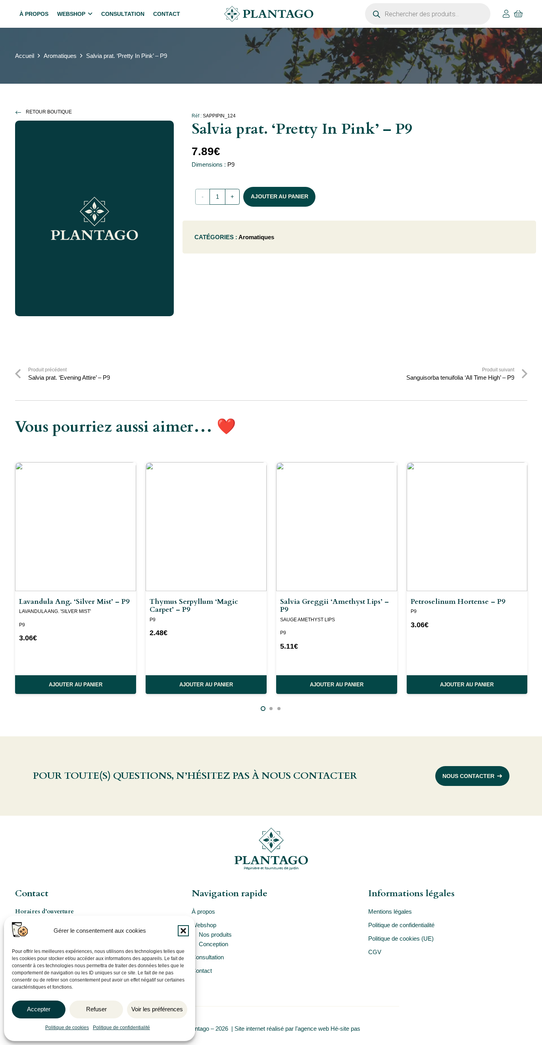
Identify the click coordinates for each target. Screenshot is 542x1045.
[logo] (268, 14)
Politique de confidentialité (121, 1027)
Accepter (38, 1009)
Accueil (24, 55)
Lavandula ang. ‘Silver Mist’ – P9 (74, 602)
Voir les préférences (157, 1009)
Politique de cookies (67, 1027)
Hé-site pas (346, 1028)
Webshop (204, 925)
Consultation (208, 957)
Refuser (96, 1009)
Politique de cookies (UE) (401, 938)
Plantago (197, 1028)
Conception (213, 944)
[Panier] (518, 14)
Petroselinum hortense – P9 (458, 602)
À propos (203, 911)
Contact (202, 970)
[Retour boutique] (20, 112)
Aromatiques (60, 55)
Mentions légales (390, 911)
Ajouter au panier (279, 196)
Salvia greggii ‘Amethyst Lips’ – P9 (334, 606)
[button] (183, 931)
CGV (374, 952)
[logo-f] (271, 849)
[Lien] (506, 14)
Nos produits (215, 934)
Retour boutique (49, 112)
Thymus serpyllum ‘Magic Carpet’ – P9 (194, 606)
